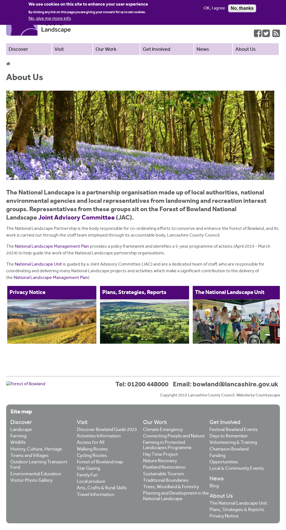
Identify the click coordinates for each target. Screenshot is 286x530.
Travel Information (95, 495)
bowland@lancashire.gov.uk (235, 385)
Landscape (21, 430)
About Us (245, 49)
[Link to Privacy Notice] (51, 321)
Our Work (106, 49)
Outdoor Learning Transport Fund (38, 465)
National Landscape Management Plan (52, 247)
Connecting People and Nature (174, 436)
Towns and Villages (29, 456)
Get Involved (156, 49)
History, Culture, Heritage (36, 449)
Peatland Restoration (164, 467)
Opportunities (223, 462)
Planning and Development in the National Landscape (176, 496)
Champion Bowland (229, 449)
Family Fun (87, 475)
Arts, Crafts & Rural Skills (102, 488)
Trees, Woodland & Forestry (171, 487)
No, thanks (242, 8)
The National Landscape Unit (229, 292)
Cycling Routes (92, 456)
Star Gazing (88, 469)
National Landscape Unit (38, 264)
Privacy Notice (27, 292)
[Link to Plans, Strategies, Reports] (144, 321)
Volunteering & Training (233, 443)
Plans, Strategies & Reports (236, 510)
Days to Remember (228, 436)
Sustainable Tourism (163, 474)
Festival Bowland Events (233, 430)
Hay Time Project (160, 455)
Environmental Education (35, 474)
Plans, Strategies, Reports (134, 292)
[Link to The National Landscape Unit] (237, 321)
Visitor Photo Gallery (31, 481)
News (203, 49)
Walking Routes (92, 449)
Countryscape (268, 395)
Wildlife (18, 443)
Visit (59, 49)
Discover (18, 49)
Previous (7, 318)
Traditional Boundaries (166, 481)
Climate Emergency (163, 430)
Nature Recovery (160, 461)
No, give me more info (49, 19)
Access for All (90, 443)
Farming (18, 436)
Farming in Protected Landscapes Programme (167, 445)
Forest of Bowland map (100, 462)
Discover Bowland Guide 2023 (107, 430)
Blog (214, 486)
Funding (217, 456)
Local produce (91, 482)
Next (278, 318)
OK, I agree (214, 8)
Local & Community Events (236, 469)
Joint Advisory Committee (76, 218)
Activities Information (99, 436)
